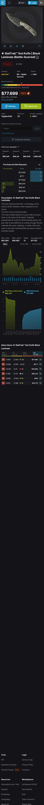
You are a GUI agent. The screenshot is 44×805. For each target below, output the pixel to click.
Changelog (5, 799)
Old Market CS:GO (29, 784)
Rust (24, 794)
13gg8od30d (6, 116)
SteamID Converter (8, 765)
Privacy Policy (27, 765)
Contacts (25, 770)
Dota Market (27, 789)
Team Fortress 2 (28, 799)
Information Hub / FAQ (10, 784)
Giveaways (5, 794)
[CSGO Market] (3, 3)
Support (4, 789)
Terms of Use (27, 760)
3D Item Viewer (7, 770)
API (2, 760)
